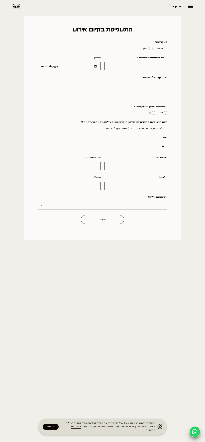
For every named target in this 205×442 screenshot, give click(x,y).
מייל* (97, 177)
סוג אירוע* (161, 42)
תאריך (97, 57)
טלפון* (163, 177)
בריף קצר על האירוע (155, 77)
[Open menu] (190, 6)
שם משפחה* (93, 157)
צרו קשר (176, 6)
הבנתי (50, 426)
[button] (194, 431)
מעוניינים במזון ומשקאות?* (150, 106)
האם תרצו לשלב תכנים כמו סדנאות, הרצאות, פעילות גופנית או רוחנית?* (124, 122)
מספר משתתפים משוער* (152, 57)
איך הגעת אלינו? (157, 197)
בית (165, 137)
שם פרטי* (161, 157)
